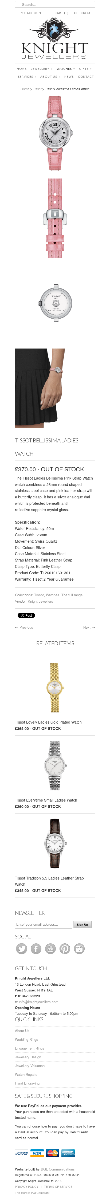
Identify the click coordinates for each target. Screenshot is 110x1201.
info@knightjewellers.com (38, 1001)
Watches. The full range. (65, 594)
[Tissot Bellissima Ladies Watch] (55, 134)
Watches (66, 68)
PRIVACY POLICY (26, 1187)
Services (27, 76)
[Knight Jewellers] (55, 38)
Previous (26, 627)
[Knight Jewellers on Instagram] (79, 953)
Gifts (85, 68)
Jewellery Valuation (30, 1065)
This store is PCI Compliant (32, 1193)
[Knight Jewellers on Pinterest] (65, 953)
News (69, 76)
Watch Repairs (26, 1074)
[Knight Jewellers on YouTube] (51, 953)
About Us (50, 76)
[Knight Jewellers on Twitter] (22, 953)
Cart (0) (61, 13)
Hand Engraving (27, 1083)
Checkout (83, 13)
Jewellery (41, 68)
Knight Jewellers (40, 601)
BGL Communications (58, 1169)
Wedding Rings (26, 1039)
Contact (86, 76)
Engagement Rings (29, 1048)
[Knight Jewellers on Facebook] (36, 953)
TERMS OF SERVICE (58, 1187)
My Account (32, 13)
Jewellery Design (28, 1056)
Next (87, 627)
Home (22, 68)
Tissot (37, 88)
